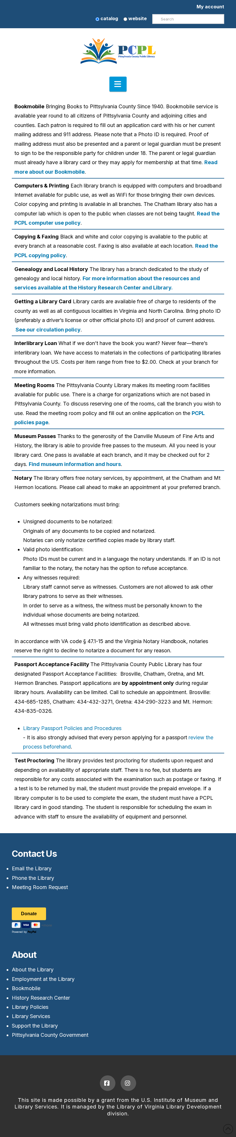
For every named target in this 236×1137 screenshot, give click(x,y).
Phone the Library (33, 878)
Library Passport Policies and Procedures (72, 728)
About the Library (33, 970)
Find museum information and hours (75, 464)
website (137, 18)
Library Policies (30, 1007)
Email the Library (32, 868)
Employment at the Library (43, 979)
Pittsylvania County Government (50, 1035)
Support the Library (35, 1026)
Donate (29, 913)
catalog (108, 18)
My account (210, 7)
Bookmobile (26, 988)
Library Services (31, 1016)
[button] (118, 84)
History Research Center (41, 998)
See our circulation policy (47, 330)
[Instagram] (128, 1083)
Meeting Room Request (40, 887)
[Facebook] (107, 1083)
